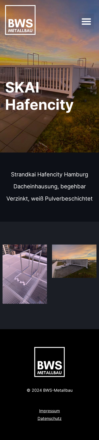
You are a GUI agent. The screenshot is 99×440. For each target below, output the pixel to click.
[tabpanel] (25, 274)
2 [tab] (47, 312)
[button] (86, 21)
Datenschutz (50, 418)
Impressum (49, 410)
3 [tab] (52, 312)
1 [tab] (41, 312)
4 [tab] (57, 312)
